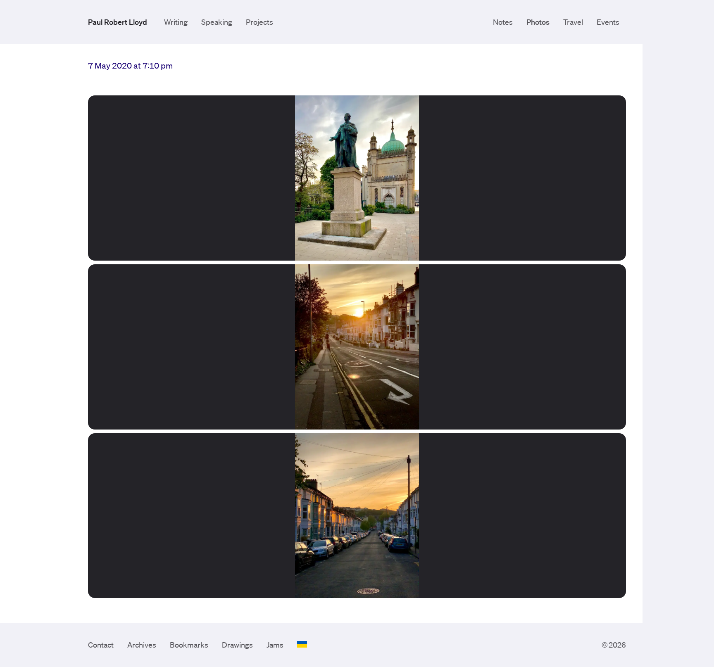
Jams (275, 644)
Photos (538, 21)
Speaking (216, 21)
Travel (573, 21)
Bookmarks (189, 644)
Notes (503, 21)
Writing (176, 21)
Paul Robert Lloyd (117, 21)
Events (608, 21)
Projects (259, 21)
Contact (101, 644)
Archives (141, 644)
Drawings (237, 644)
